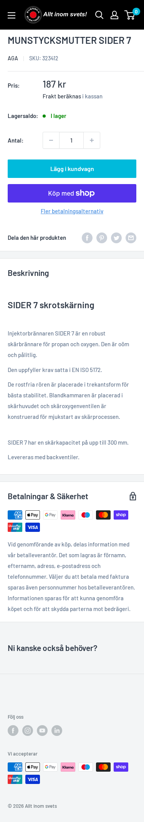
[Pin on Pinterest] (101, 237)
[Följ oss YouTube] (42, 730)
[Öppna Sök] (99, 15)
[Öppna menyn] (11, 15)
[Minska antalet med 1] (51, 140)
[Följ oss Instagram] (27, 730)
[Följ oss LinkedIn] (56, 730)
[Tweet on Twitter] (116, 237)
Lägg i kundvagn (72, 168)
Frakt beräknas (62, 96)
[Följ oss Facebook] (13, 730)
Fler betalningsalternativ (72, 211)
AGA (13, 58)
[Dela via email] (131, 237)
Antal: (15, 140)
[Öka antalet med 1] (92, 140)
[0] (130, 15)
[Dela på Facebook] (87, 237)
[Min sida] (114, 15)
